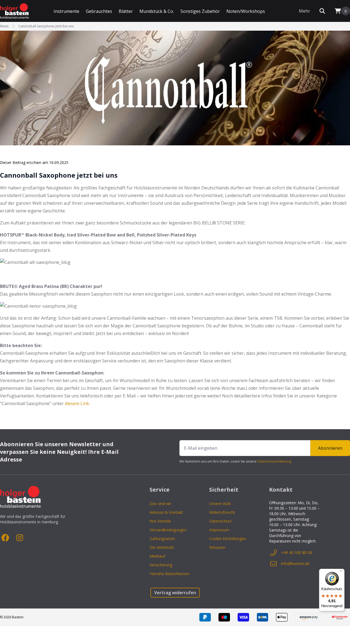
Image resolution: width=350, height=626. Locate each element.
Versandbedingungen (168, 529)
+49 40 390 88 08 (296, 552)
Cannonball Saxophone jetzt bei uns (46, 26)
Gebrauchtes (99, 11)
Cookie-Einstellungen (227, 538)
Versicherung (161, 564)
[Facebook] (5, 537)
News (4, 26)
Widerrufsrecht (222, 512)
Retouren (217, 547)
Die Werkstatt (162, 547)
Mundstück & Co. (156, 11)
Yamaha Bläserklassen (169, 573)
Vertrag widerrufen (175, 593)
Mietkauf (157, 556)
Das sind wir (160, 503)
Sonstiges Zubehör (200, 11)
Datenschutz (220, 521)
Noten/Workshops (245, 11)
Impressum (219, 529)
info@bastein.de (295, 563)
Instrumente (66, 11)
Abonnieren (330, 448)
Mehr (304, 11)
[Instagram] (19, 537)
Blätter (126, 11)
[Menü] (341, 572)
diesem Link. (77, 403)
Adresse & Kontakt (166, 512)
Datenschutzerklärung (274, 461)
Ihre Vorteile (160, 521)
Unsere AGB (220, 503)
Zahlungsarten (162, 538)
